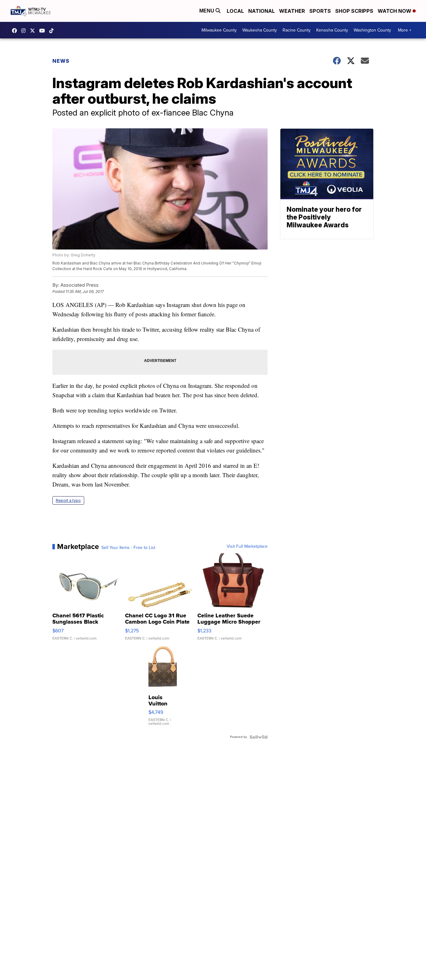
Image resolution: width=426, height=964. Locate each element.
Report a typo (68, 500)
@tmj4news (53, 30)
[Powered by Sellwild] (258, 737)
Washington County (372, 30)
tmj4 (16, 30)
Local (235, 11)
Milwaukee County (219, 30)
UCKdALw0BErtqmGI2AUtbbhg (43, 30)
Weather (292, 11)
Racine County (297, 30)
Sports (320, 11)
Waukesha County (259, 30)
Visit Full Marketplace (247, 546)
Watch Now (395, 11)
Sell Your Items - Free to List (128, 548)
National (261, 11)
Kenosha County (332, 30)
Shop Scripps (354, 11)
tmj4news (25, 30)
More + (404, 30)
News (61, 61)
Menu (207, 10)
